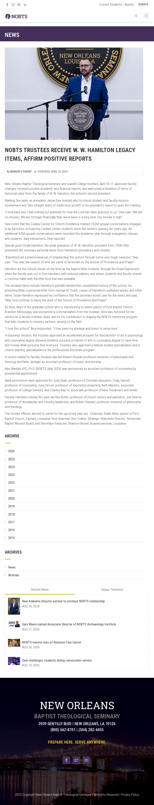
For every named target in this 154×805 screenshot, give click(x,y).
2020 (11, 498)
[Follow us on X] (13, 5)
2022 (11, 483)
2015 (11, 538)
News (12, 34)
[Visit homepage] (16, 16)
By (19, 171)
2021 (11, 491)
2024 (11, 467)
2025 (11, 459)
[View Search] (136, 15)
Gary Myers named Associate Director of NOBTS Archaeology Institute (69, 624)
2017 (11, 522)
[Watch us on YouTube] (18, 5)
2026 (11, 451)
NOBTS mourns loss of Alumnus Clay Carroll (51, 642)
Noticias (13, 575)
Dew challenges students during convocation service (57, 660)
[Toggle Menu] (146, 16)
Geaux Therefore (112, 589)
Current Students (110, 4)
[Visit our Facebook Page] (7, 5)
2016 (11, 530)
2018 (11, 514)
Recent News (40, 589)
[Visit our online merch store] (24, 5)
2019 (11, 506)
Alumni (129, 4)
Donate (143, 4)
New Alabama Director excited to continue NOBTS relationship (63, 601)
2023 (11, 475)
